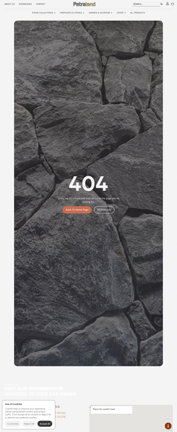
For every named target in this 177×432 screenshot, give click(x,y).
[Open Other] (125, 12)
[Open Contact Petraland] (168, 426)
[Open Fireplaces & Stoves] (83, 12)
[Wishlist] (172, 4)
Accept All (45, 423)
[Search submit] (162, 4)
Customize (13, 423)
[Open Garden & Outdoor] (112, 12)
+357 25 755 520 (56, 412)
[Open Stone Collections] (55, 12)
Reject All (29, 423)
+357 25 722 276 (56, 416)
